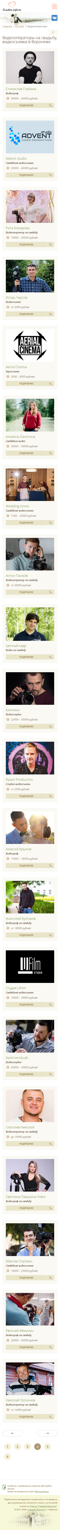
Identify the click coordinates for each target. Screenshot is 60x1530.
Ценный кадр (16, 645)
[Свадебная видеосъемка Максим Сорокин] (30, 1239)
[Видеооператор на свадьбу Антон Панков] (30, 554)
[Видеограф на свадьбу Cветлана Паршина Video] (30, 1175)
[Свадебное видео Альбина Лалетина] (30, 415)
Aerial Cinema (16, 367)
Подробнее (26, 105)
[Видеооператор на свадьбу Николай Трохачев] (30, 1378)
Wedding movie (17, 506)
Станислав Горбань (21, 89)
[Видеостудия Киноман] (30, 688)
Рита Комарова (18, 228)
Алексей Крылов (18, 849)
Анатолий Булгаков (21, 918)
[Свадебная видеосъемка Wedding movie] (30, 484)
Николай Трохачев (20, 1400)
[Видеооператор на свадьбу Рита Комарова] (30, 206)
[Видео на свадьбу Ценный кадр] (30, 624)
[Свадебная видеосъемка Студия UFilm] (30, 966)
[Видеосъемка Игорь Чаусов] (30, 276)
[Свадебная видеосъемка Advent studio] (30, 137)
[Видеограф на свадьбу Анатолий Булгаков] (30, 897)
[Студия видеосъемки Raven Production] (30, 758)
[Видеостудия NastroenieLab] (30, 1036)
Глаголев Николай (20, 1127)
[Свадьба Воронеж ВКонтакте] (55, 18)
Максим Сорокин (19, 1261)
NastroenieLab (17, 1057)
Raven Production (19, 779)
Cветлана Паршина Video (26, 1196)
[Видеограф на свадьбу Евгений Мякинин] (30, 1309)
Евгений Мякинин (20, 1330)
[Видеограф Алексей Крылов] (30, 827)
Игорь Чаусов (16, 297)
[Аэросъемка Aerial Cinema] (30, 345)
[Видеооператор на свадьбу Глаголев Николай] (30, 1105)
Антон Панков (17, 575)
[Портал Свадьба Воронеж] (12, 6)
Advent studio (16, 158)
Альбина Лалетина (20, 436)
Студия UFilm (16, 988)
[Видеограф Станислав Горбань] (30, 67)
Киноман (13, 710)
